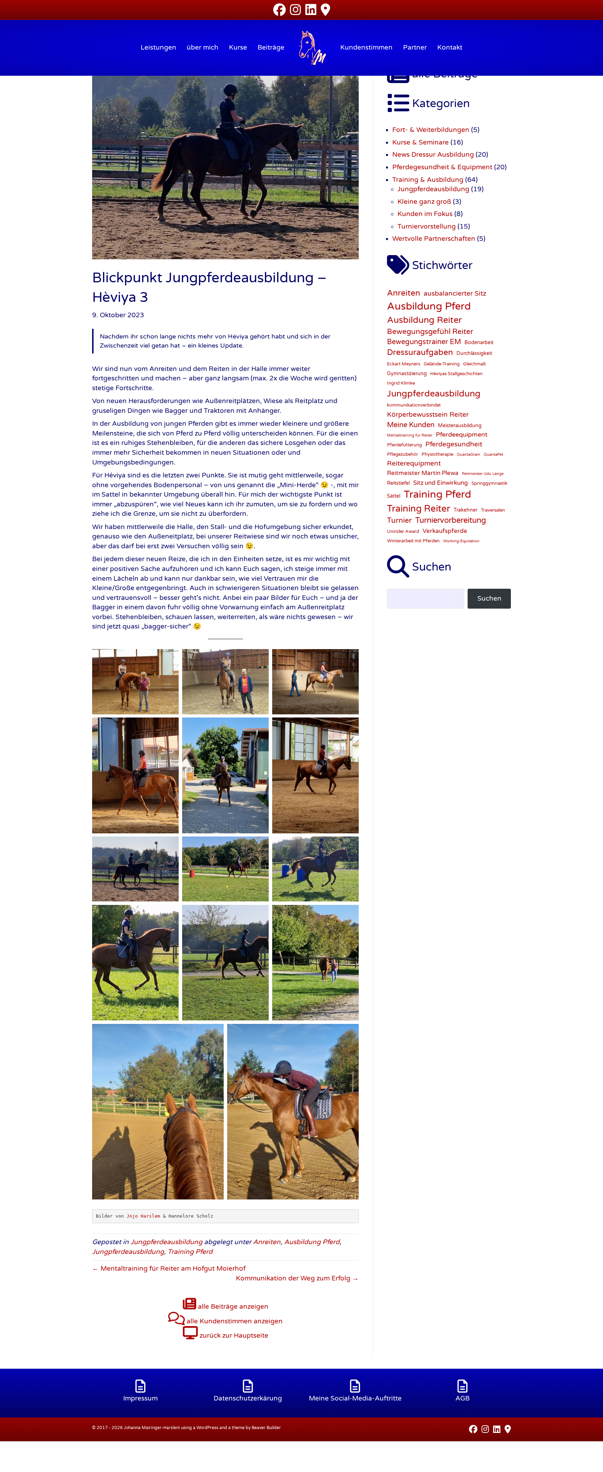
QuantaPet (493, 454)
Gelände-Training (442, 364)
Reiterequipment (414, 463)
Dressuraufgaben (420, 352)
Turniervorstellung (426, 226)
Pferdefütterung (404, 445)
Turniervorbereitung (450, 520)
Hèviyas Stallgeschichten (456, 374)
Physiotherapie (437, 454)
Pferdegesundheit (453, 444)
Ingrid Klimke (401, 383)
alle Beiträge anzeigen (232, 1306)
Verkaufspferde (445, 531)
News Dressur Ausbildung (433, 154)
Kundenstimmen (366, 47)
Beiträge (271, 47)
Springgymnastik (489, 483)
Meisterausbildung (460, 426)
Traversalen (493, 510)
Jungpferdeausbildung (166, 1242)
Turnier (399, 520)
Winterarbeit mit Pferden (413, 541)
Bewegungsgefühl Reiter (430, 331)
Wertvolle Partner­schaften (433, 239)
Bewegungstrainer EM (424, 342)
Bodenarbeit (478, 342)
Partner (415, 47)
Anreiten (267, 1242)
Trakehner (465, 510)
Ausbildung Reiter (424, 320)
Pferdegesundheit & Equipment (442, 167)
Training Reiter (418, 508)
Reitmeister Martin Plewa (423, 473)
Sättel (393, 496)
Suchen (489, 598)
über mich (202, 47)
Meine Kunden (410, 425)
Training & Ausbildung (427, 180)
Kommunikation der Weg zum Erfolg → (297, 1278)
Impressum (140, 1398)
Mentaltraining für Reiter (409, 435)
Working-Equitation (461, 541)
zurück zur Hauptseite (233, 1335)
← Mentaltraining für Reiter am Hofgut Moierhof (169, 1268)
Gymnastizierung (407, 374)
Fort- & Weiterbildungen (430, 130)
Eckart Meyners (403, 364)
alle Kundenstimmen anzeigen (234, 1321)
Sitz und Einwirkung (440, 482)
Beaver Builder (266, 1427)
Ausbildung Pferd (312, 1242)
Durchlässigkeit (474, 353)
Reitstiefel (398, 483)
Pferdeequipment (461, 434)
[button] (15, 1456)
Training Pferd (190, 1252)
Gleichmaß (474, 364)
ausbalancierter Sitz (455, 293)
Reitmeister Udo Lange (483, 473)
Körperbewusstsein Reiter (428, 414)
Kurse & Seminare (420, 142)
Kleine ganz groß (424, 202)
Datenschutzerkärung (248, 1398)
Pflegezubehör (402, 454)
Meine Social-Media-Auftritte (355, 1398)
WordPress (207, 1427)
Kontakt (449, 47)
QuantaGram (468, 454)
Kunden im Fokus (425, 214)
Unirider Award (403, 531)
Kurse (238, 47)
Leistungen (158, 47)
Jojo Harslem (143, 1216)
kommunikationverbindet (414, 405)
